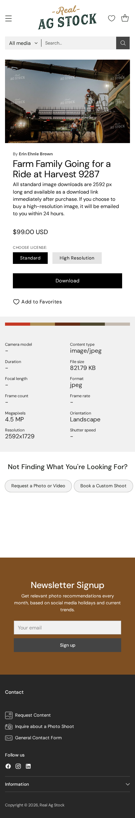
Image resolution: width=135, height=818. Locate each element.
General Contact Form (38, 737)
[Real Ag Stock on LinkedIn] (28, 767)
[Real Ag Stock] (67, 18)
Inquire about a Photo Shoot (44, 726)
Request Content (33, 715)
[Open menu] (8, 18)
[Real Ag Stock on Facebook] (8, 767)
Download (68, 280)
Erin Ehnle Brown (36, 154)
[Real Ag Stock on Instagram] (18, 767)
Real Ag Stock (52, 805)
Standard (30, 258)
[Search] (123, 43)
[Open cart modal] (124, 18)
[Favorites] (111, 18)
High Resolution (77, 258)
